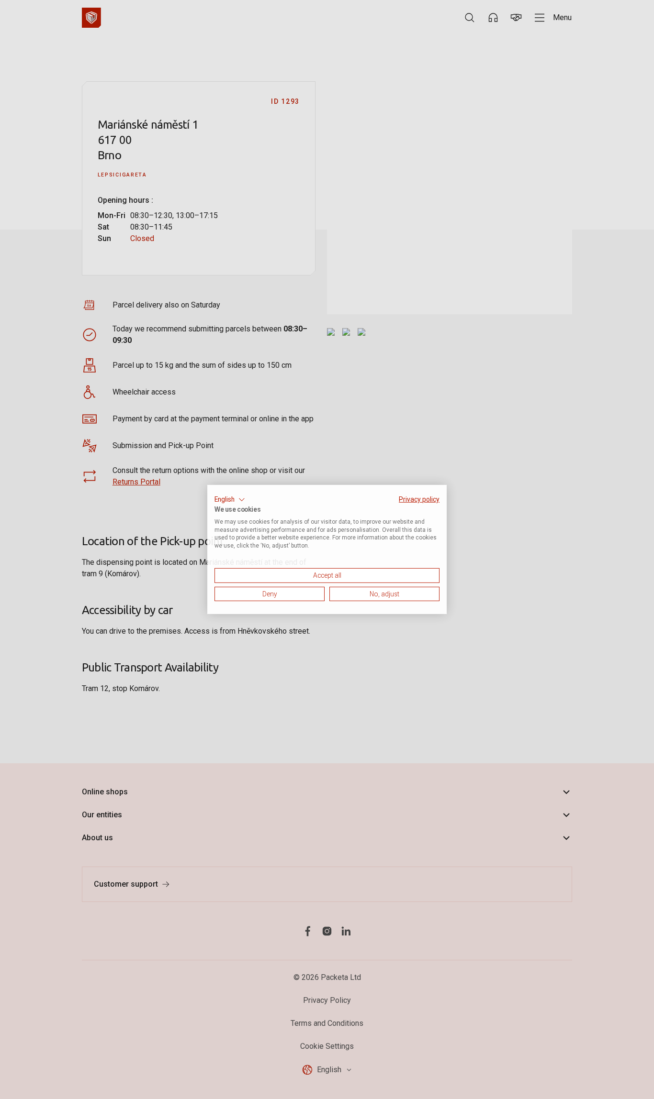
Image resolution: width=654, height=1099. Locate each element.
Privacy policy (419, 499)
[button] (229, 500)
